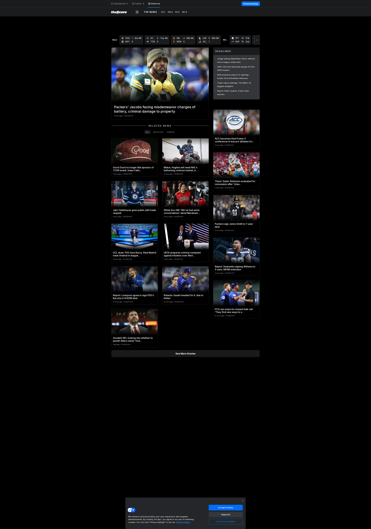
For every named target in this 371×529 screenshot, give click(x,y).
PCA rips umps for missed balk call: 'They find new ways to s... (234, 311)
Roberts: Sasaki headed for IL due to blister (183, 297)
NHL (177, 12)
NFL (163, 12)
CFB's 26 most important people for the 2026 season (235, 68)
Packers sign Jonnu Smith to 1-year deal (234, 225)
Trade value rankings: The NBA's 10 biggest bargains (234, 84)
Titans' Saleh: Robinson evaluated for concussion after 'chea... (235, 183)
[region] (185, 513)
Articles (158, 132)
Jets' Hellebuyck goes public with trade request (134, 211)
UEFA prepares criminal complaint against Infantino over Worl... (182, 254)
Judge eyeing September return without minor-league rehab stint (236, 60)
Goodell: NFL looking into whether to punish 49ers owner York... (133, 339)
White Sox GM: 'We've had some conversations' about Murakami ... (182, 211)
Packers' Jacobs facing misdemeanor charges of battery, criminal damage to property (154, 109)
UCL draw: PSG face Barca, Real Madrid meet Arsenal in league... (134, 254)
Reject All (225, 514)
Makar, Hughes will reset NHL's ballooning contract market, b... (181, 169)
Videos (170, 132)
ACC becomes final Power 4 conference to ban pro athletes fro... (234, 140)
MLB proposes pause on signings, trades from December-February (233, 76)
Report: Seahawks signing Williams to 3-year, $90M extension (235, 268)
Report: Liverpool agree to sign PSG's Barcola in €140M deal (133, 297)
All (147, 132)
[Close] (243, 501)
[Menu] (137, 12)
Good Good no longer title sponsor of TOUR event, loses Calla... (133, 169)
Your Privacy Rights (225, 521)
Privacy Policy (183, 522)
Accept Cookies (225, 507)
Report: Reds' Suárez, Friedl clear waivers (233, 92)
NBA (170, 12)
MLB (184, 12)
